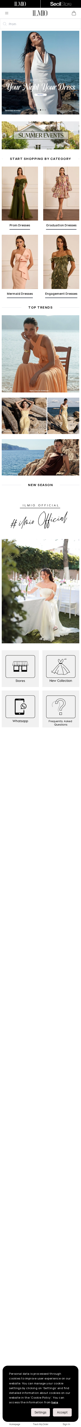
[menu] (7, 13)
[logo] (40, 13)
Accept (62, 1412)
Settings (40, 1412)
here (54, 1402)
